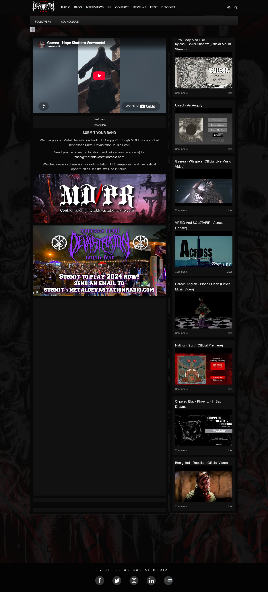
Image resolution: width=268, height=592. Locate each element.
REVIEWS (139, 7)
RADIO (65, 7)
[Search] (236, 7)
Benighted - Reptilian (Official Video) (201, 462)
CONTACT (122, 7)
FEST (154, 7)
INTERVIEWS (95, 7)
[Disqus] (99, 349)
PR (109, 7)
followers (43, 21)
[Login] (229, 7)
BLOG (78, 7)
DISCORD (168, 7)
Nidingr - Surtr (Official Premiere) (199, 345)
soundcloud (70, 21)
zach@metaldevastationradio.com (99, 156)
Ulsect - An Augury (188, 105)
